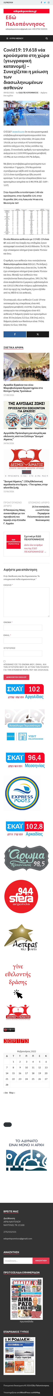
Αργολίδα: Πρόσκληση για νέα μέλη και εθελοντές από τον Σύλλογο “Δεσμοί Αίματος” (25, 436)
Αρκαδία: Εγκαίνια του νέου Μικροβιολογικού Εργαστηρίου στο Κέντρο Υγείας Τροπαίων (23, 387)
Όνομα (8, 622)
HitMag (36, 1392)
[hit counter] (16, 1042)
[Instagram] (48, 2)
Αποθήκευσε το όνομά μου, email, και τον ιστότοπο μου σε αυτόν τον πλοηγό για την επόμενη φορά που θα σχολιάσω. (26, 667)
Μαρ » (12, 1092)
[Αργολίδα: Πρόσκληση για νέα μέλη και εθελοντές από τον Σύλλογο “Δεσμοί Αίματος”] (26, 429)
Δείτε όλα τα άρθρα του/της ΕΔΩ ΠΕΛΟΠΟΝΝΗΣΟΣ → (35, 548)
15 (13, 1073)
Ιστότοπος (9, 648)
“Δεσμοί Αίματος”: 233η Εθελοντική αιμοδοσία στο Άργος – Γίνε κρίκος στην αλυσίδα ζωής (26, 484)
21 (7, 1079)
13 (46, 1067)
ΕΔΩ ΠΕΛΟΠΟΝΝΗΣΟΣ (28, 92)
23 (20, 1079)
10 (26, 1067)
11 (33, 1067)
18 (33, 1073)
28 (7, 1084)
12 (39, 1067)
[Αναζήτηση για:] (26, 1261)
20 (46, 1073)
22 (13, 1079)
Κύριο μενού (16, 38)
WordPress (25, 1392)
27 (46, 1079)
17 (26, 1073)
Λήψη (7, 1124)
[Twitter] (44, 2)
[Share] (15, 334)
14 (7, 1073)
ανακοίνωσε (18, 131)
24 (26, 1079)
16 (20, 1073)
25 (33, 1079)
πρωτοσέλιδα (26, 1321)
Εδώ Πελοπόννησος (25, 20)
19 (39, 1073)
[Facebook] (41, 2)
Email (7, 635)
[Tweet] (38, 334)
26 (39, 1079)
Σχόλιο (8, 585)
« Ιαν (6, 1092)
